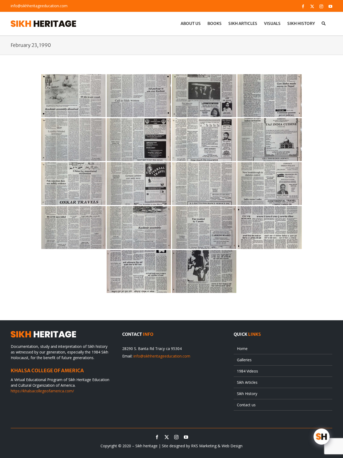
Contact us (246, 404)
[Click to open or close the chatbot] (322, 437)
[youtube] (186, 437)
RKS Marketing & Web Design (217, 445)
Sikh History (247, 393)
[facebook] (157, 437)
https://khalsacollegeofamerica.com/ (42, 390)
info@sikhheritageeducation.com (39, 5)
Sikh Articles (247, 382)
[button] (324, 23)
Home (242, 348)
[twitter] (167, 437)
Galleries (244, 359)
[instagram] (176, 437)
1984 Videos (247, 371)
